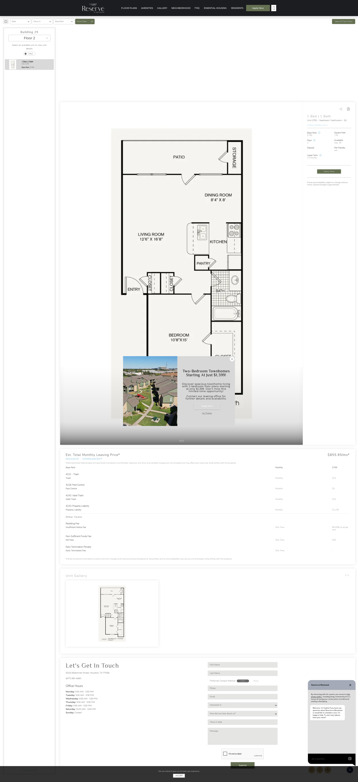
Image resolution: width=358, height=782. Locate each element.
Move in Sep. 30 (72, 459)
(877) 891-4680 (73, 678)
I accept (179, 775)
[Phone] (273, 8)
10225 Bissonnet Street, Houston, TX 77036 (87, 672)
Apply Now (329, 171)
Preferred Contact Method (222, 680)
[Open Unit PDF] (348, 109)
